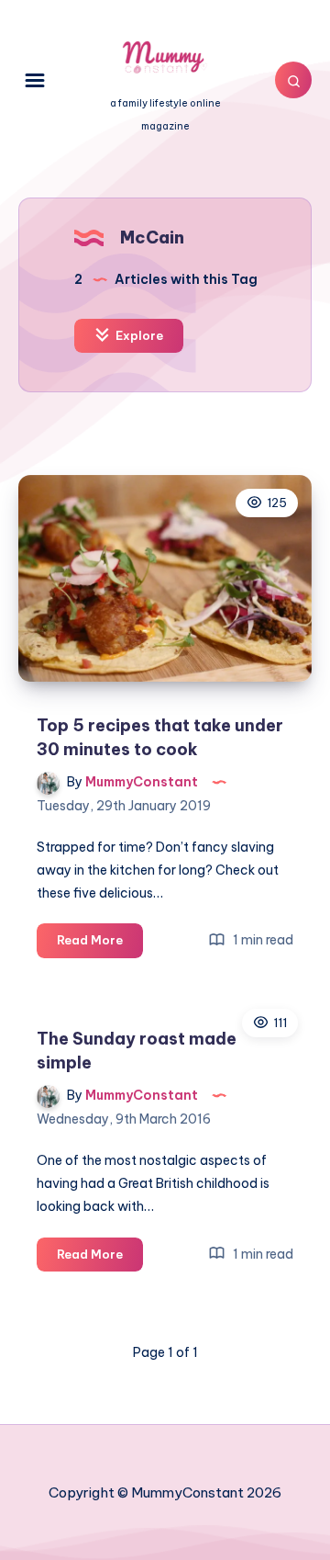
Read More (100, 944)
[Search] (293, 80)
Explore (138, 335)
